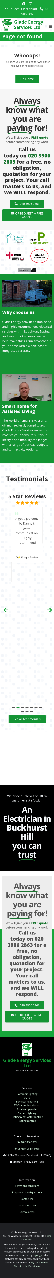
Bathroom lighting (27, 1094)
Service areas (27, 1212)
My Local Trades (39, 1262)
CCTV (27, 1097)
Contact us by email (28, 1148)
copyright (37, 1255)
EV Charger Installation (27, 1105)
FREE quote (39, 137)
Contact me (27, 1199)
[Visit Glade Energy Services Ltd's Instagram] (30, 4)
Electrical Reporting (27, 1101)
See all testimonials (27, 719)
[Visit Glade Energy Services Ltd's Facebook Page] (23, 4)
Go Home (27, 79)
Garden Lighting (27, 1113)
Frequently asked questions (27, 1192)
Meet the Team (27, 1205)
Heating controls (27, 1120)
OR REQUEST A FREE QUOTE (29, 215)
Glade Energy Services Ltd (28, 24)
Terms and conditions (27, 1185)
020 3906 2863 (29, 204)
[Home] (7, 24)
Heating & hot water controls (27, 1117)
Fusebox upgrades (27, 1109)
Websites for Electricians (27, 1265)
